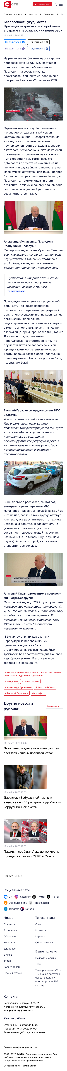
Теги (38, 964)
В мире (8, 954)
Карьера (40, 936)
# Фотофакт (38, 693)
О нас (38, 924)
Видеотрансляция (45, 958)
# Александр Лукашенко (18, 687)
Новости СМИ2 (13, 876)
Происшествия (13, 973)
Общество (49, 14)
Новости (33, 14)
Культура (9, 942)
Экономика (10, 930)
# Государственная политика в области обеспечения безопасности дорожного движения (33, 674)
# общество (11, 681)
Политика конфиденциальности (20, 1047)
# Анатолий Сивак (45, 687)
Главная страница (13, 14)
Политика (9, 924)
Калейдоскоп (12, 967)
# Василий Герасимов (16, 693)
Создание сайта (12, 1065)
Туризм (8, 960)
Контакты (40, 930)
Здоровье (10, 948)
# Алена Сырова (30, 681)
